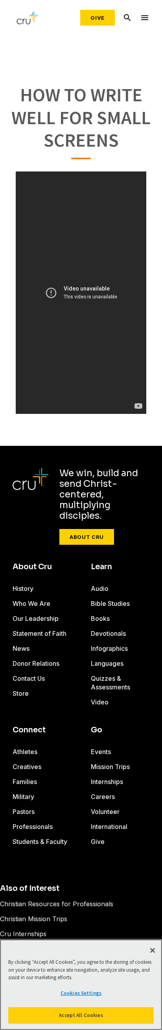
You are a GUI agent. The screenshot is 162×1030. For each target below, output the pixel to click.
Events (101, 752)
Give (97, 18)
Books (100, 618)
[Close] (152, 950)
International (109, 827)
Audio (100, 588)
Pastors (24, 812)
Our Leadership (36, 618)
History (23, 588)
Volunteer (105, 812)
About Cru (87, 537)
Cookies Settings (81, 993)
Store (21, 693)
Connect (29, 730)
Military (23, 797)
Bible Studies (110, 603)
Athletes (25, 752)
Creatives (27, 767)
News (21, 648)
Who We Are (31, 603)
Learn (101, 567)
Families (25, 782)
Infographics (109, 648)
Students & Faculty (40, 842)
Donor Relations (36, 663)
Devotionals (108, 633)
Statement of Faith (39, 633)
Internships (107, 782)
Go (96, 730)
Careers (103, 797)
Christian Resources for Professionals (56, 904)
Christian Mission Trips (33, 919)
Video (100, 702)
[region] (81, 984)
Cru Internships (23, 934)
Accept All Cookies (81, 1015)
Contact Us (29, 678)
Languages (107, 663)
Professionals (33, 827)
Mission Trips (110, 767)
